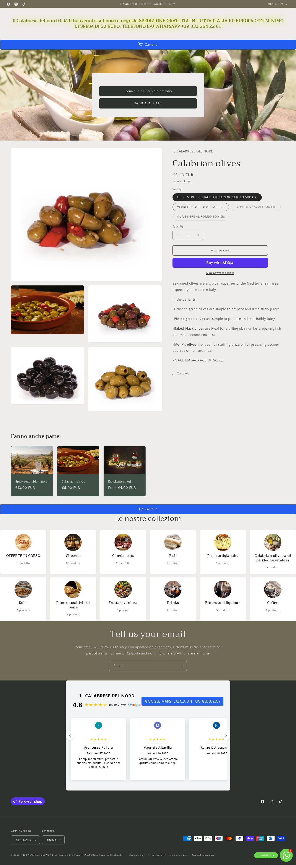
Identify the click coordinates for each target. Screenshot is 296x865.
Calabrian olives (73, 482)
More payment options (220, 273)
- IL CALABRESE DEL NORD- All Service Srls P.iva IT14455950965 (59, 855)
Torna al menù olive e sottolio (148, 91)
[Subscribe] (182, 666)
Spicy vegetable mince (31, 482)
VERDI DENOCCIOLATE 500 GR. (200, 207)
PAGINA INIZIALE (148, 103)
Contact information (203, 855)
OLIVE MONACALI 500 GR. (258, 208)
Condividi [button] (183, 373)
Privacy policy (155, 855)
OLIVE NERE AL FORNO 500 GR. (203, 217)
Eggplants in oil (119, 482)
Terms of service (178, 855)
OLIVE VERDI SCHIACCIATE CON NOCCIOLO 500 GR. (217, 197)
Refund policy (135, 855)
